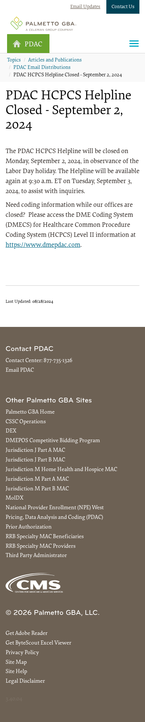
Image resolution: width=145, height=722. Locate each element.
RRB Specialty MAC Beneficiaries (45, 537)
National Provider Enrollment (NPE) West (55, 508)
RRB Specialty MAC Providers (40, 546)
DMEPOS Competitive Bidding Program (53, 441)
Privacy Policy (22, 653)
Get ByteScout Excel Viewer (38, 643)
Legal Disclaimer (25, 681)
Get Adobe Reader (27, 633)
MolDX (14, 498)
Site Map (16, 662)
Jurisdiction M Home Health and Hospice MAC (61, 470)
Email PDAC (20, 370)
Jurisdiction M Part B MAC (37, 489)
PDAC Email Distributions (42, 67)
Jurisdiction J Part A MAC (35, 450)
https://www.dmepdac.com (43, 245)
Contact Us (123, 6)
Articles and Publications (55, 60)
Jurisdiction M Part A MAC (37, 479)
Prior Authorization (29, 527)
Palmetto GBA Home (30, 412)
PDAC (33, 44)
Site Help (16, 672)
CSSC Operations (26, 422)
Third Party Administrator (36, 556)
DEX (11, 431)
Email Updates (85, 6)
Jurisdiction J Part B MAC (35, 460)
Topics (14, 60)
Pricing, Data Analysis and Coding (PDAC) (54, 517)
